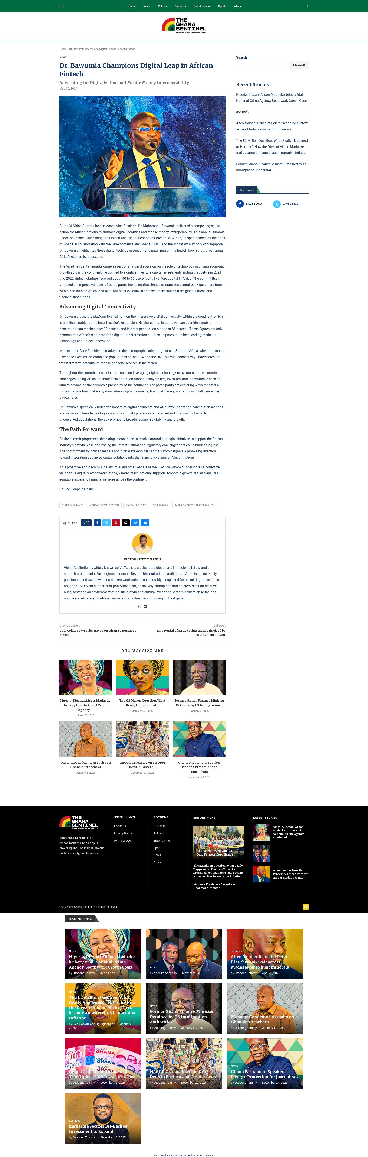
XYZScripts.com (205, 1155)
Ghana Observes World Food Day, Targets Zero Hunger (217, 853)
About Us (120, 826)
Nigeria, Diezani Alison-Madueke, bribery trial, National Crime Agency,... (85, 705)
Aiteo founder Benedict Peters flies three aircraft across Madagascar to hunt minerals (260, 962)
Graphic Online (83, 489)
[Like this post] (87, 522)
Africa (238, 6)
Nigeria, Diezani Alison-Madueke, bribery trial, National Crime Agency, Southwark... (289, 832)
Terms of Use (122, 840)
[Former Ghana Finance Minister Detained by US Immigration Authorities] (199, 677)
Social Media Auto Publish (168, 1155)
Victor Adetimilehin (142, 559)
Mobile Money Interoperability (194, 505)
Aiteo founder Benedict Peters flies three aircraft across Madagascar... (290, 874)
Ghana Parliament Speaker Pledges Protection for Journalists (199, 767)
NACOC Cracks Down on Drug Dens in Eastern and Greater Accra (183, 1074)
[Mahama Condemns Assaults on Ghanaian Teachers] (85, 738)
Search (241, 57)
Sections (161, 817)
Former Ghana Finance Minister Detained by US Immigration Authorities (182, 1016)
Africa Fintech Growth (104, 505)
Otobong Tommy (84, 973)
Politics (162, 6)
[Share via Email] (145, 522)
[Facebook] (306, 907)
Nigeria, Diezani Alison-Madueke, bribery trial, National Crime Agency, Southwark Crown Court (102, 962)
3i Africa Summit (72, 505)
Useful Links (124, 817)
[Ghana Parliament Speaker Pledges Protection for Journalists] (199, 738)
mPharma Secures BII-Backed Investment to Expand (98, 1129)
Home (132, 6)
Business (180, 6)
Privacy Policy (123, 833)
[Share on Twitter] (106, 522)
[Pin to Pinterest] (116, 522)
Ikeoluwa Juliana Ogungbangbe (94, 1024)
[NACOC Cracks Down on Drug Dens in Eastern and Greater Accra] (142, 738)
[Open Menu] (61, 6)
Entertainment (202, 6)
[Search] (306, 6)
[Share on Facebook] (97, 522)
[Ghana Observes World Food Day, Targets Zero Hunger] (218, 843)
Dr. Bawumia (160, 505)
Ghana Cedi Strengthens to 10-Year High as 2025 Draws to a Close (102, 1074)
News (146, 6)
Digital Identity (136, 505)
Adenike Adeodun (165, 973)
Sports (222, 6)
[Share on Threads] (126, 522)
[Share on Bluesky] (135, 522)
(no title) (242, 112)
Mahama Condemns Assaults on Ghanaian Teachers (214, 886)
